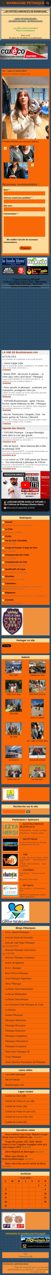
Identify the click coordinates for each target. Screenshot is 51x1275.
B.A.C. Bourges (13, 968)
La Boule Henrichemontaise (19, 989)
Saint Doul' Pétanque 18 (17, 1051)
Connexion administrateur (16, 1264)
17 (6, 1197)
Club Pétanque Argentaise (18, 978)
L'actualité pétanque (15, 1074)
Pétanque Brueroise (15, 1030)
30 (45, 1202)
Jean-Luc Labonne (37, 718)
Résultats (9, 576)
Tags (25, 1254)
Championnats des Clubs (17, 555)
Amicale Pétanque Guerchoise (20, 950)
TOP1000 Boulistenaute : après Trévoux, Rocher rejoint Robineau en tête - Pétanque (24, 402)
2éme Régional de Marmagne (20, 1151)
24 (6, 1202)
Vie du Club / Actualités (16, 540)
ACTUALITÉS (9, 356)
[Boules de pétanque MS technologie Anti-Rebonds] (13, 268)
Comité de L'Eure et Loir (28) (19, 1101)
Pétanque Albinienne (15, 1020)
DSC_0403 (13, 675)
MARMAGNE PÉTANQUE (25, 3)
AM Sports (28, 885)
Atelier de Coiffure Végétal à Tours (19, 281)
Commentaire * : (11, 214)
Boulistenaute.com (14, 1085)
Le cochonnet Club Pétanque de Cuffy (24, 1004)
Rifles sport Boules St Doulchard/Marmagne (14, 1157)
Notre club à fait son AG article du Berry (25, 1163)
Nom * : (7, 190)
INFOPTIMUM (30, 839)
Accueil (8, 522)
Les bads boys (37, 779)
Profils (8, 536)
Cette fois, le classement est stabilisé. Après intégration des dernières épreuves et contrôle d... (24, 407)
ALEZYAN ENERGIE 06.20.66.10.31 (32, 825)
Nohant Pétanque (14, 1015)
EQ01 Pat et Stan (14, 694)
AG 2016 (13, 737)
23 (45, 1197)
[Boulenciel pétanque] (37, 259)
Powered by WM (25, 1256)
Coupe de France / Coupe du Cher (21, 547)
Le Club (9, 529)
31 (6, 1206)
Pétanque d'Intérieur (26, 279)
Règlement (10, 592)
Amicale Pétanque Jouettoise (20, 957)
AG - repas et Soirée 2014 (37, 741)
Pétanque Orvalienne (15, 1046)
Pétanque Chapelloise (16, 1036)
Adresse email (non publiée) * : (18, 198)
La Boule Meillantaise (16, 994)
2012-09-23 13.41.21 (37, 694)
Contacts (9, 600)
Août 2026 (25, 1178)
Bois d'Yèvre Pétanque (16, 973)
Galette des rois (13, 779)
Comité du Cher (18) (15, 1096)
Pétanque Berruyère (15, 1025)
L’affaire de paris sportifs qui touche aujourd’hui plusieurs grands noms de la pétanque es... (24, 394)
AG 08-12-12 (14, 760)
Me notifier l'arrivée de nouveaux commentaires (21, 240)
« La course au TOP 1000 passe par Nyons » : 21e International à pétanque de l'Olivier (24, 461)
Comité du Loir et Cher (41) (19, 1117)
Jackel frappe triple (13, 363)
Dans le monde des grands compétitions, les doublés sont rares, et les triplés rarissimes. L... (25, 367)
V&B (25, 854)
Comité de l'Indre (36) (16, 1106)
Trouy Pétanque (13, 1057)
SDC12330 (13, 714)
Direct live (37, 284)
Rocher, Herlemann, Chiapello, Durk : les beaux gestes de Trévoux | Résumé (23, 415)
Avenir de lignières (14, 963)
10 (6, 1193)
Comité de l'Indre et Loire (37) (20, 1111)
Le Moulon (10, 1010)
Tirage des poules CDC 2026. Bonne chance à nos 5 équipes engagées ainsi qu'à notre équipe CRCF (24, 1144)
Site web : (8, 206)
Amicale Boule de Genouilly (19, 937)
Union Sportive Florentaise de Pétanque (25, 1062)
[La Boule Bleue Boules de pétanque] (13, 259)
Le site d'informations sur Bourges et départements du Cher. (33, 843)
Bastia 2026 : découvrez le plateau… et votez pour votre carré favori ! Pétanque (23, 375)
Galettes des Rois (37, 675)
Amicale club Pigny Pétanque (20, 942)
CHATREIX (28, 870)
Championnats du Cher (16, 562)
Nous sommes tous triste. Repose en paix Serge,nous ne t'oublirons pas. (25, 1135)
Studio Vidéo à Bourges (20, 284)
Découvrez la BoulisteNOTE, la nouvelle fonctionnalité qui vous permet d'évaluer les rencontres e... (25, 439)
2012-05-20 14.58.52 (37, 760)
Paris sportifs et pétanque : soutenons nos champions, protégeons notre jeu (24, 389)
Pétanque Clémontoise (16, 1041)
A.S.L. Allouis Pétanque (17, 932)
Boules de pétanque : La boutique (26, 286)
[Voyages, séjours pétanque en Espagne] (37, 267)
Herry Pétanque (13, 983)
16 (45, 1193)
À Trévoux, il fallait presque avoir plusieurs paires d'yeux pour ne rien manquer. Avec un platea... (24, 421)
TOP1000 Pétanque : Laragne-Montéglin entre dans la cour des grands (23, 434)
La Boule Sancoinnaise (16, 999)
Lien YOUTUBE (8, 953)
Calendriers (10, 583)
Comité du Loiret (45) (16, 1122)
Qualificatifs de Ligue (15, 569)
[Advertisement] (24, 323)
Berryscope (40, 281)
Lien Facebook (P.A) (10, 946)
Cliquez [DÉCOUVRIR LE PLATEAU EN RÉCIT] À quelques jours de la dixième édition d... (22, 380)
